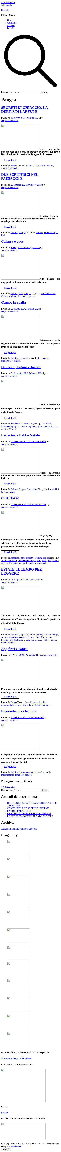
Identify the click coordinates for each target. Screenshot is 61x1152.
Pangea (14, 165)
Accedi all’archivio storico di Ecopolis (19, 828)
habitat (44, 702)
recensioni (16, 360)
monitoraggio (7, 705)
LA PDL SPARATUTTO (19, 811)
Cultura (14, 232)
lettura (51, 489)
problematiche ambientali (34, 563)
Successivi (10, 787)
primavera (6, 360)
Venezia (12, 429)
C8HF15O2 (10, 498)
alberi (48, 423)
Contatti (11, 25)
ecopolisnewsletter (9, 120)
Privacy (4, 1112)
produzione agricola (41, 705)
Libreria (39, 232)
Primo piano (32, 489)
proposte (37, 640)
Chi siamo (12, 23)
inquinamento (27, 772)
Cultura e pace (12, 241)
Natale (4, 492)
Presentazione (15, 563)
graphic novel (21, 426)
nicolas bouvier (17, 640)
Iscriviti (10, 28)
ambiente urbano (9, 560)
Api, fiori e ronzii (14, 649)
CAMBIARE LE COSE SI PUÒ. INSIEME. (28, 808)
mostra (55, 560)
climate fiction (34, 165)
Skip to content (8, 2)
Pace (21, 293)
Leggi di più (10, 160)
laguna (32, 426)
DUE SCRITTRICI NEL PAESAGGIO (19, 176)
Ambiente (15, 358)
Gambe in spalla (13, 302)
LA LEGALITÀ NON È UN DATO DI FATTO (30, 816)
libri (43, 165)
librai (37, 637)
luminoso (19, 775)
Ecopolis (5, 10)
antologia (54, 634)
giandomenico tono (18, 637)
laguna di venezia (44, 426)
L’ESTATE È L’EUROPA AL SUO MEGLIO (29, 813)
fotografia (41, 560)
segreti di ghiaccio (9, 168)
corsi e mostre (27, 558)
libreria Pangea (51, 232)
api (38, 702)
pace (25, 296)
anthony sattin (42, 634)
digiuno (12, 296)
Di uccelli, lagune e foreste (21, 367)
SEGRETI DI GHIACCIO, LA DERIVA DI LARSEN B (24, 109)
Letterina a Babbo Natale (20, 435)
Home (10, 20)
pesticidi (26, 705)
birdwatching (7, 426)
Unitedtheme (15, 1146)
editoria (4, 637)
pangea (50, 165)
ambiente (31, 702)
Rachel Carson (49, 640)
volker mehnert (8, 642)
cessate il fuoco (48, 293)
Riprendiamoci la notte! (19, 711)
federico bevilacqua (27, 560)
